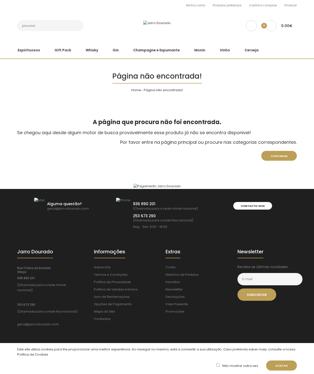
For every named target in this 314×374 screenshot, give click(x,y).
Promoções (175, 311)
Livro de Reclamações (112, 296)
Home (136, 90)
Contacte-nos (253, 206)
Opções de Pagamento (113, 304)
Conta (170, 267)
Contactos (102, 318)
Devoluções (175, 296)
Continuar (279, 156)
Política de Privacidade (112, 282)
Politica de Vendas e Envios (116, 289)
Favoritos (173, 282)
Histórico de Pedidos (182, 274)
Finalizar (290, 5)
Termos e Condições (111, 274)
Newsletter (174, 289)
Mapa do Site (104, 311)
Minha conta (195, 5)
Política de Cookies (32, 354)
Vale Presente (177, 304)
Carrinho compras (263, 5)
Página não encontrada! (163, 90)
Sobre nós (102, 267)
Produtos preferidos (227, 5)
